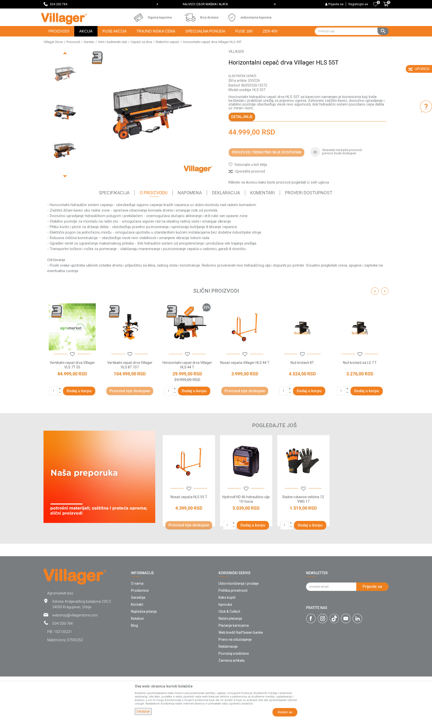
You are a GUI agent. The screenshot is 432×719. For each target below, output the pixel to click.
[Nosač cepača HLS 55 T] (189, 461)
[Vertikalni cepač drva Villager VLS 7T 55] (72, 326)
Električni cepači (167, 42)
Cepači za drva (141, 42)
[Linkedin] (357, 618)
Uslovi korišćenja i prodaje (238, 583)
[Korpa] (385, 7)
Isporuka (225, 604)
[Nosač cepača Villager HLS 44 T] (244, 326)
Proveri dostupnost (308, 192)
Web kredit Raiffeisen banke (240, 632)
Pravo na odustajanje (235, 639)
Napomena (190, 192)
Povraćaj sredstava (233, 653)
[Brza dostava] (190, 18)
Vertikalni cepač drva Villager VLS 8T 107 (129, 365)
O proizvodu (154, 192)
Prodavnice (140, 590)
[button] (351, 31)
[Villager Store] (64, 19)
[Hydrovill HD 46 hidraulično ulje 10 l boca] (246, 461)
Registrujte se (358, 4)
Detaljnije (241, 117)
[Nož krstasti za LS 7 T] (359, 326)
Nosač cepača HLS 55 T (188, 497)
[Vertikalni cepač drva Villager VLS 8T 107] (129, 326)
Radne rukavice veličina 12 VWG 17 (303, 499)
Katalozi (137, 618)
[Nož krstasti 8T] (302, 326)
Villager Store (53, 42)
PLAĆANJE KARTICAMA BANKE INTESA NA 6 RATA (215, 4)
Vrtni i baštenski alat (112, 42)
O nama (137, 583)
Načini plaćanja (230, 618)
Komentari (262, 192)
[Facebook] (311, 618)
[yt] (345, 618)
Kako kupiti (227, 597)
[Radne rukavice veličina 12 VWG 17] (303, 461)
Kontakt (137, 604)
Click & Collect (229, 611)
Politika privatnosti (233, 590)
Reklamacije (228, 646)
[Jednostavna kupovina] (231, 17)
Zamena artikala (231, 660)
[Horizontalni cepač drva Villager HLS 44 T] (187, 326)
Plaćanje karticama (233, 625)
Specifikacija (114, 192)
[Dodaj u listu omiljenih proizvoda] (189, 489)
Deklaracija (226, 192)
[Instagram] (323, 618)
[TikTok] (334, 618)
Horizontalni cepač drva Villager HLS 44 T (187, 365)
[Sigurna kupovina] (138, 17)
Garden (89, 42)
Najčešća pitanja (144, 611)
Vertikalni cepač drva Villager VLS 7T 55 (72, 365)
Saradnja (138, 597)
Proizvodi (73, 42)
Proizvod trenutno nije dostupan (266, 152)
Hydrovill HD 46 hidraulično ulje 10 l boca (246, 499)
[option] (216, 4)
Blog (134, 625)
